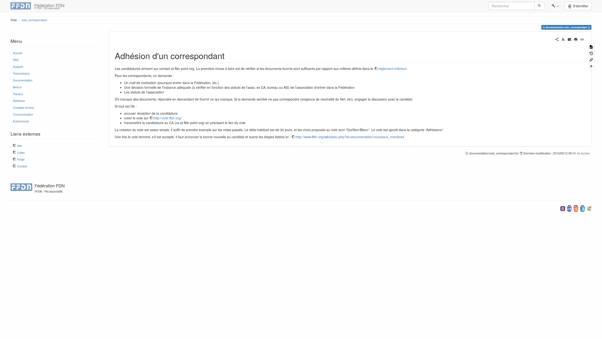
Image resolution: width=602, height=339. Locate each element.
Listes (21, 152)
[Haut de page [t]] (591, 66)
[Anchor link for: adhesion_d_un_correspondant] (229, 55)
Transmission (21, 73)
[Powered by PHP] (569, 208)
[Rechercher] (539, 6)
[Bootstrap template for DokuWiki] (562, 208)
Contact (22, 166)
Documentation (22, 80)
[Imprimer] (576, 38)
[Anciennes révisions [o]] (591, 53)
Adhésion (19, 101)
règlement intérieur (392, 68)
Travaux (18, 94)
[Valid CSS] (582, 208)
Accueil (17, 53)
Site (19, 146)
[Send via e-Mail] (570, 38)
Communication (23, 114)
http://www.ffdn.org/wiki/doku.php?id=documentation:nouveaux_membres (350, 136)
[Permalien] (582, 38)
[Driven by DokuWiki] (589, 208)
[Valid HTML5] (576, 208)
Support (18, 67)
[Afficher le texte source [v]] (591, 46)
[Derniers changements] (563, 38)
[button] (555, 6)
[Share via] (557, 38)
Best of (17, 87)
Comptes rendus (23, 107)
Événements (21, 121)
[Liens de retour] (591, 59)
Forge (21, 159)
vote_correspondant (34, 20)
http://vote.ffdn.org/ (168, 118)
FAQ (15, 60)
